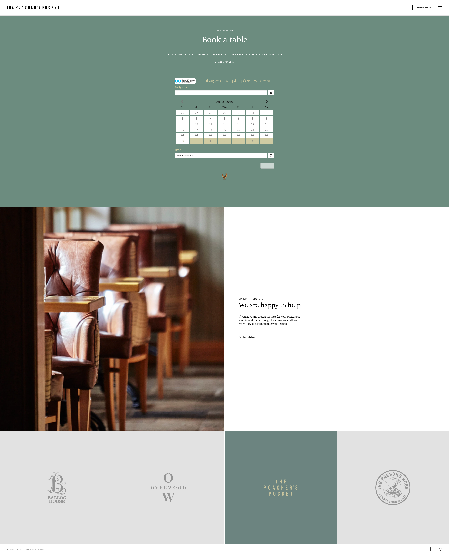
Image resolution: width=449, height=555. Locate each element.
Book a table (424, 7)
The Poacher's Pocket (33, 7)
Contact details (247, 337)
